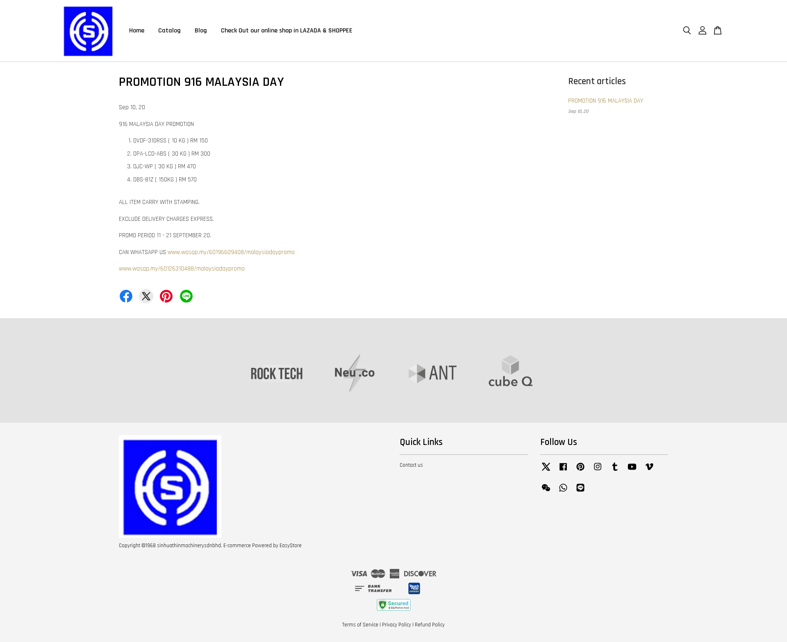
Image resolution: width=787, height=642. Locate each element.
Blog (201, 30)
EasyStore (291, 545)
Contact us (411, 465)
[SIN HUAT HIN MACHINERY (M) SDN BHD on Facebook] (563, 471)
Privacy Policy (396, 624)
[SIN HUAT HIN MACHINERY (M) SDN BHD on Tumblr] (615, 471)
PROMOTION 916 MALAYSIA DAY (605, 101)
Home (136, 30)
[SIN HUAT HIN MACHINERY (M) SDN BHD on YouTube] (632, 471)
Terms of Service (360, 624)
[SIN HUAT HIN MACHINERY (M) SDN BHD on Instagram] (597, 471)
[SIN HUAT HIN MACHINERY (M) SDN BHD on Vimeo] (649, 471)
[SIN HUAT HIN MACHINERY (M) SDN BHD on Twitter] (546, 471)
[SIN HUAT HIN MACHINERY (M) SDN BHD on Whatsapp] (563, 491)
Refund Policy (430, 624)
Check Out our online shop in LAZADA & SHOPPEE (287, 30)
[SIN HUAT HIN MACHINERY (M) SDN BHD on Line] (580, 491)
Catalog (169, 30)
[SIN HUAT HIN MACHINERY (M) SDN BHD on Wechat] (546, 491)
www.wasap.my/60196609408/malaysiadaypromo (231, 252)
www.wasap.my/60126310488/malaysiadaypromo (182, 269)
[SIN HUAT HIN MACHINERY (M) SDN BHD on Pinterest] (580, 471)
